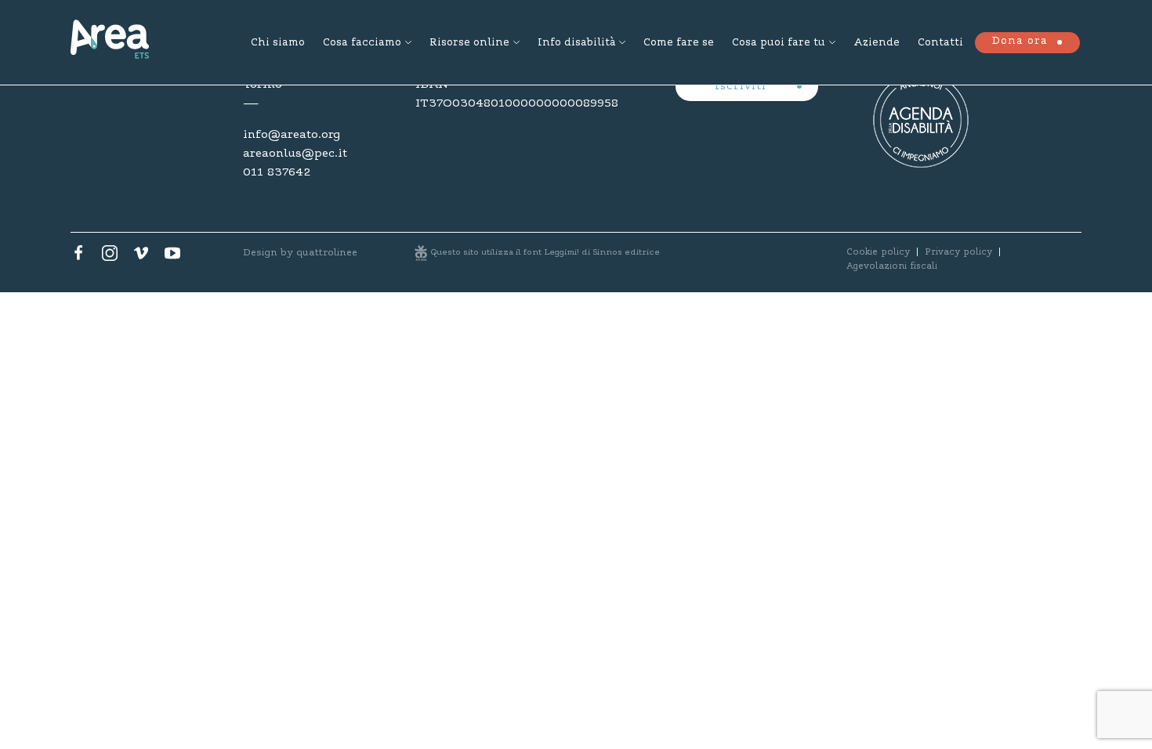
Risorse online (469, 43)
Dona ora (1019, 41)
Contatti (940, 43)
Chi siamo (278, 43)
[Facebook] (78, 257)
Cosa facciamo (362, 43)
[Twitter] (110, 257)
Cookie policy (878, 252)
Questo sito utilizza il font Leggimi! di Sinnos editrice (545, 253)
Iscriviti (742, 87)
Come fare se (678, 43)
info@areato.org (291, 135)
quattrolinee (326, 253)
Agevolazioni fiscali (891, 266)
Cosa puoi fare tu (778, 43)
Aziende (876, 43)
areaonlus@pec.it (295, 154)
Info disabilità (576, 43)
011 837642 (276, 172)
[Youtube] (172, 257)
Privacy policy (958, 252)
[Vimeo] (141, 257)
